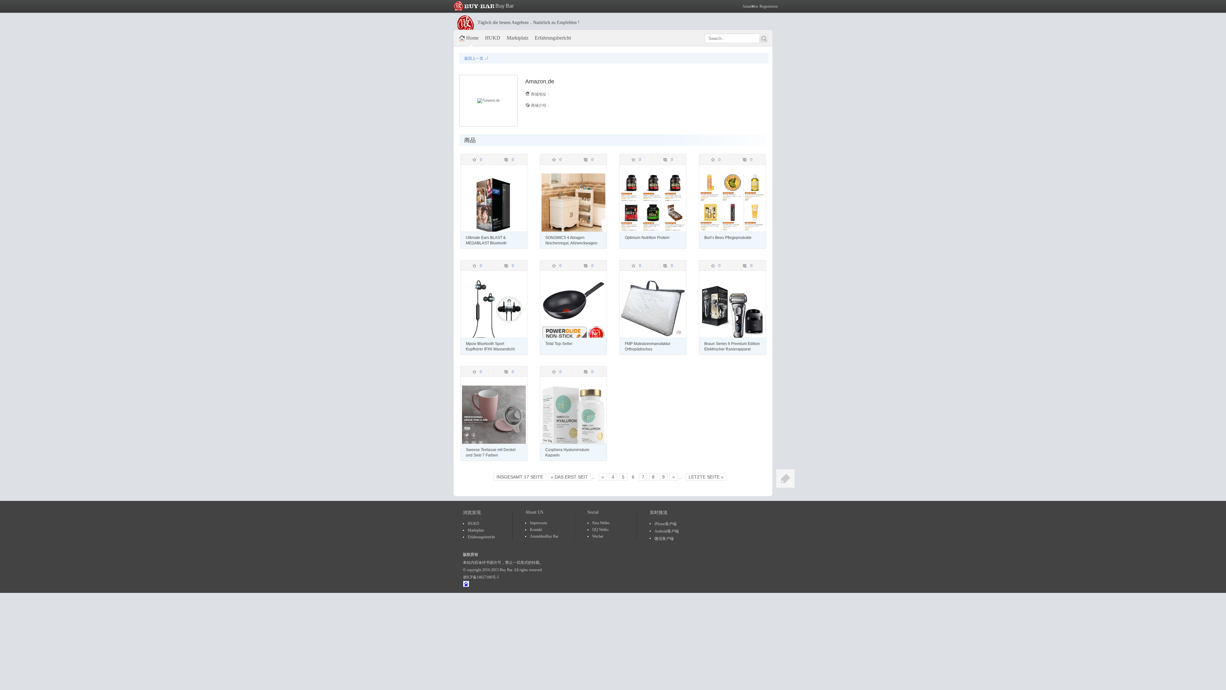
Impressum (538, 523)
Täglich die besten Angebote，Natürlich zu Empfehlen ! (528, 22)
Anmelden (748, 6)
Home (472, 38)
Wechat (597, 536)
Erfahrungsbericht (553, 38)
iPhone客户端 (666, 524)
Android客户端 (667, 531)
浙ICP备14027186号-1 (481, 577)
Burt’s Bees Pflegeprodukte (728, 237)
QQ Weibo (600, 529)
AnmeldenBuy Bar (544, 536)
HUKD (492, 38)
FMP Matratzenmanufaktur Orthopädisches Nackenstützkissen (647, 349)
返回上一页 (473, 58)
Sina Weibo (600, 523)
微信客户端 (664, 538)
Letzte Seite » (706, 476)
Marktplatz (517, 38)
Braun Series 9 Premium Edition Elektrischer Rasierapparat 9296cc (732, 349)
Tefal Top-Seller (559, 343)
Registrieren (769, 6)
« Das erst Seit (569, 476)
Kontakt (536, 529)
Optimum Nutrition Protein (647, 237)
